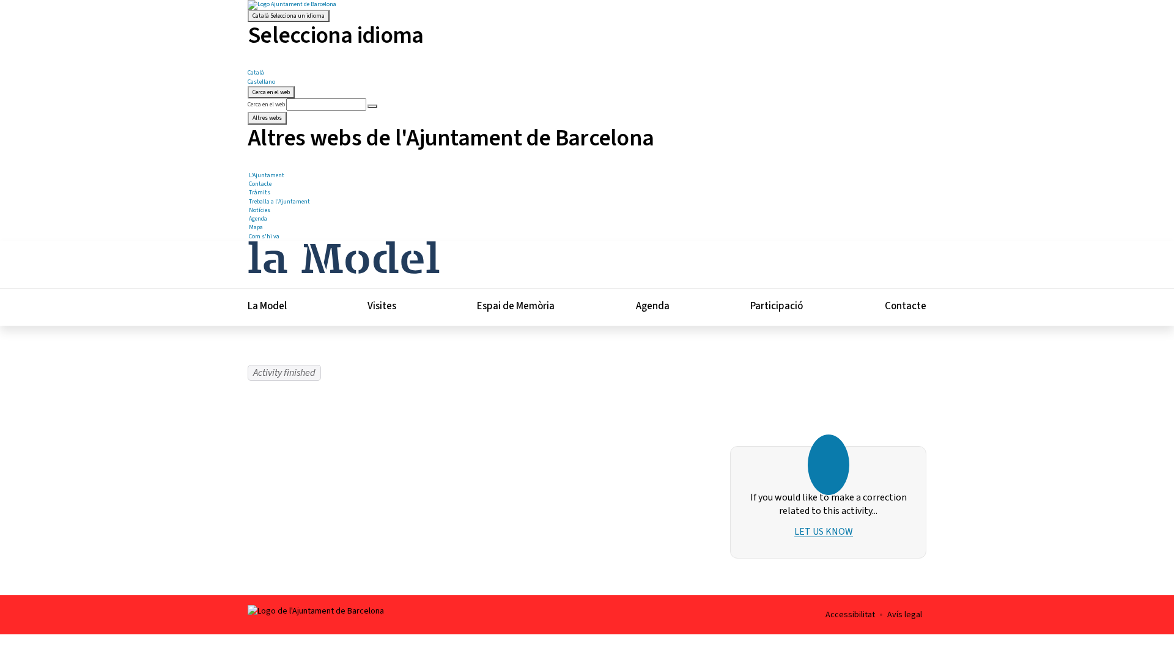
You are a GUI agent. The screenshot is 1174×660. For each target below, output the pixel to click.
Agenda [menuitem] (653, 306)
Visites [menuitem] (381, 306)
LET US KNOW (823, 531)
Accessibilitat (850, 615)
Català (289, 16)
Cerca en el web (266, 104)
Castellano (261, 82)
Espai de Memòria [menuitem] (516, 306)
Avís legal (904, 615)
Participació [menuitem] (776, 306)
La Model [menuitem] (267, 306)
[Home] (344, 256)
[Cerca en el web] (372, 106)
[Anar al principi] (1141, 595)
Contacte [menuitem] (905, 306)
